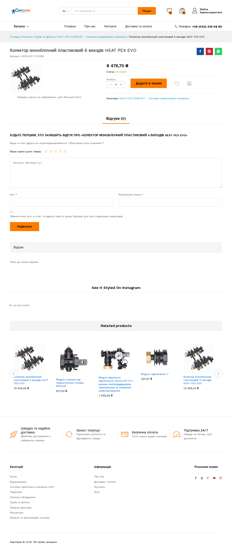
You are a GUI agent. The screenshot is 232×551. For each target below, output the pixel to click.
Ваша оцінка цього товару (25, 151)
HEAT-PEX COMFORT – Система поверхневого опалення (154, 98)
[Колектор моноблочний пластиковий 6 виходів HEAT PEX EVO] (200, 51)
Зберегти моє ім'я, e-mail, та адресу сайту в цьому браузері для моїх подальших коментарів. (66, 216)
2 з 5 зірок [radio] (50, 151)
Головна (70, 26)
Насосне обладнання (22, 497)
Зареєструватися (211, 12)
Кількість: (111, 79)
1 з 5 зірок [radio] (46, 151)
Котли (13, 476)
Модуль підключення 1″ (155, 374)
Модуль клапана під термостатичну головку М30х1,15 (70, 382)
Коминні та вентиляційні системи (30, 517)
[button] (189, 83)
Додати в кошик (149, 83)
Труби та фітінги (20, 502)
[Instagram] (220, 478)
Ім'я (13, 194)
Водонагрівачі (18, 481)
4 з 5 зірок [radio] (60, 151)
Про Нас (99, 476)
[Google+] (208, 478)
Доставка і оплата (105, 481)
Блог (97, 492)
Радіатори (16, 492)
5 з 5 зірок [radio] (65, 151)
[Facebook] (196, 478)
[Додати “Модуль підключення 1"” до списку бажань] (162, 366)
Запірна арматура (21, 507)
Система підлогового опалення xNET (32, 486)
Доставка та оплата (138, 26)
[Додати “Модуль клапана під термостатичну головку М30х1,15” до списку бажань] (77, 372)
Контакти (110, 26)
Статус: (111, 71)
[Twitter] (202, 478)
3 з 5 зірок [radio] (55, 151)
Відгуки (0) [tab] (116, 118)
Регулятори (16, 512)
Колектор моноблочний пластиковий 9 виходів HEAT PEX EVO (31, 380)
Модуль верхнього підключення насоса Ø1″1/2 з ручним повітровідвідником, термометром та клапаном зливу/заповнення (116, 384)
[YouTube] (214, 478)
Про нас (90, 26)
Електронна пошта (131, 194)
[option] (31, 369)
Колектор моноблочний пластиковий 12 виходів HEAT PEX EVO (197, 380)
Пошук (147, 10)
